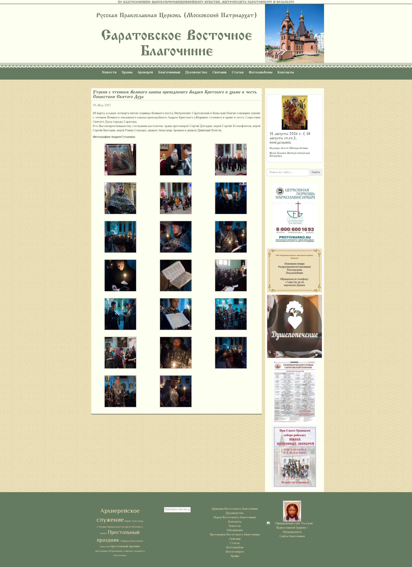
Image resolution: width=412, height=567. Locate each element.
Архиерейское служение (118, 515)
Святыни (219, 72)
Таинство (105, 547)
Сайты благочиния (292, 536)
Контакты (285, 72)
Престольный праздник (118, 536)
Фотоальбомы (260, 72)
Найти (316, 172)
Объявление (235, 530)
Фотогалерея (235, 552)
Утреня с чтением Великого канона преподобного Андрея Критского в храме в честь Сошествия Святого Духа (175, 94)
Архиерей (145, 72)
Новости (109, 72)
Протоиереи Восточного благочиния (235, 534)
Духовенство (196, 72)
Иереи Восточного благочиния (235, 517)
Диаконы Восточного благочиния (235, 509)
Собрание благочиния (131, 541)
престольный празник (125, 546)
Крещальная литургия (119, 527)
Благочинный (169, 72)
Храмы (127, 72)
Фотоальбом (234, 547)
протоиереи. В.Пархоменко (109, 551)
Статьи (238, 72)
